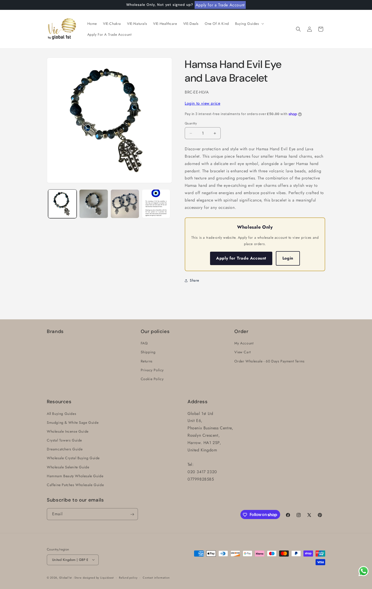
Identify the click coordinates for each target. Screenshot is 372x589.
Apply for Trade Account (241, 258)
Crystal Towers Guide (64, 440)
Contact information (156, 577)
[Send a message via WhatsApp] (363, 571)
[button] (249, 23)
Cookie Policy (152, 378)
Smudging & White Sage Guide (72, 422)
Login (287, 258)
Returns (147, 361)
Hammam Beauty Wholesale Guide (75, 475)
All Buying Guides (61, 413)
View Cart (242, 352)
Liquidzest (107, 577)
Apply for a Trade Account (220, 5)
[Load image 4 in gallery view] (156, 203)
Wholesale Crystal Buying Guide (73, 458)
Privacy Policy (152, 370)
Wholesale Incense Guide (68, 431)
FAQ (144, 343)
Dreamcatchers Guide (64, 449)
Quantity (191, 123)
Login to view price (202, 103)
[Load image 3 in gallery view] (125, 203)
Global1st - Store (70, 577)
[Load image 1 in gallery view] (62, 203)
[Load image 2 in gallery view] (93, 203)
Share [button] (194, 280)
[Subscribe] (132, 514)
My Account (243, 343)
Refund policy (128, 577)
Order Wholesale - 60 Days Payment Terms (269, 361)
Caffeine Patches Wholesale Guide (75, 484)
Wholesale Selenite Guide (68, 467)
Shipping (148, 352)
